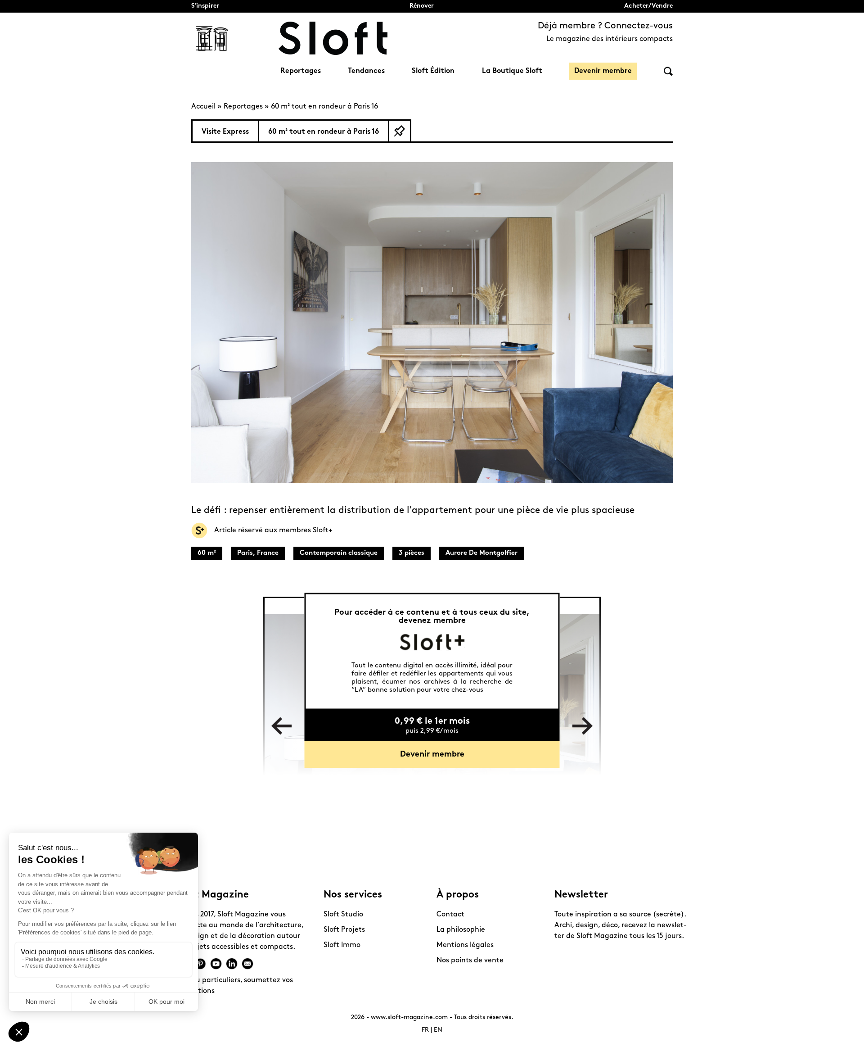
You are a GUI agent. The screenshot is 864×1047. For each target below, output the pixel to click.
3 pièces (411, 553)
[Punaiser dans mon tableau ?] (399, 131)
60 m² (207, 553)
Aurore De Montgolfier (482, 553)
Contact (450, 914)
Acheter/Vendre (648, 6)
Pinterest (200, 963)
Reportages (300, 71)
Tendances (366, 71)
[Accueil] (333, 38)
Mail (247, 963)
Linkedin (231, 963)
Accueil (203, 106)
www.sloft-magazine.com (409, 1017)
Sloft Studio (343, 914)
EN (438, 1030)
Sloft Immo (342, 945)
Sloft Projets (344, 930)
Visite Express (225, 132)
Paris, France (258, 553)
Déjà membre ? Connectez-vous (605, 26)
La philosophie (460, 930)
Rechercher (668, 71)
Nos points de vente (470, 960)
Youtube (216, 963)
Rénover (422, 6)
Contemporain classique (339, 553)
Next (582, 726)
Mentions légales (465, 945)
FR (425, 1030)
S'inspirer (205, 6)
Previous (281, 726)
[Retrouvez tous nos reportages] (212, 38)
